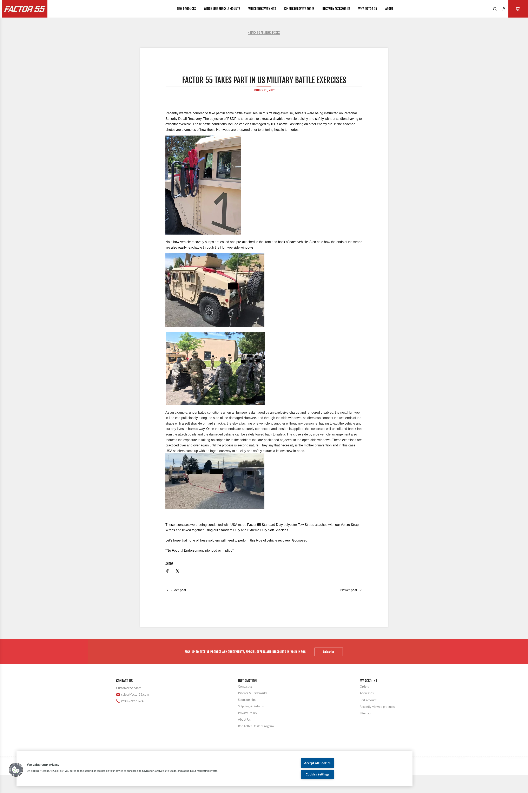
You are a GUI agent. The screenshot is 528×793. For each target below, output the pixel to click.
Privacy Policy (247, 713)
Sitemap (365, 713)
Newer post (348, 590)
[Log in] (503, 8)
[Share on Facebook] (167, 571)
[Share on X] (177, 571)
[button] (15, 769)
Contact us (245, 686)
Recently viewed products (377, 706)
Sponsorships (247, 699)
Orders (364, 686)
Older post (178, 590)
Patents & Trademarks (252, 693)
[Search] (494, 8)
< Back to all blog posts (264, 33)
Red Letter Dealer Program (256, 726)
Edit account (368, 700)
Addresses (367, 693)
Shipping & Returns (251, 706)
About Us (244, 719)
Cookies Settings (317, 774)
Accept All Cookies (317, 763)
